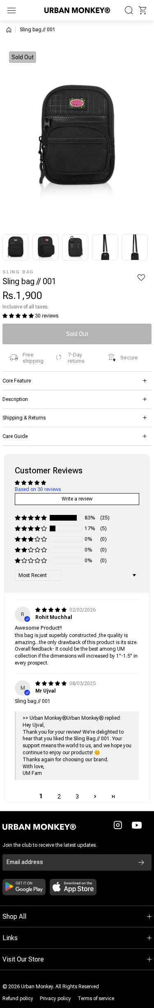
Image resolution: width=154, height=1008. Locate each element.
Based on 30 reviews (38, 489)
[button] (142, 10)
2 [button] (59, 796)
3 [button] (77, 796)
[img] (51, 610)
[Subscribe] (141, 862)
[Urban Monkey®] (77, 10)
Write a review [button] (77, 499)
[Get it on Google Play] (24, 887)
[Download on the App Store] (73, 887)
